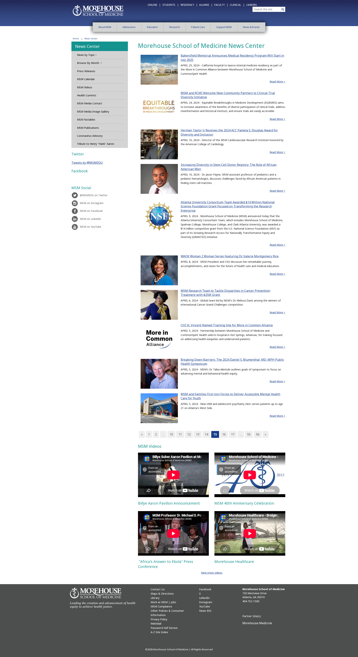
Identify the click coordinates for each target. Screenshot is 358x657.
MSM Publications (88, 127)
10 (171, 434)
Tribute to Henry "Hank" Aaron (95, 144)
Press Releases (86, 71)
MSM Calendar (86, 79)
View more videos (211, 572)
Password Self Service (164, 628)
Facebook (205, 589)
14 (206, 434)
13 (197, 434)
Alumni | (205, 5)
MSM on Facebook (91, 211)
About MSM (104, 27)
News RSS (205, 610)
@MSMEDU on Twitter (93, 195)
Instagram (205, 602)
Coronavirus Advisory (90, 136)
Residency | (188, 5)
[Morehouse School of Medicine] (98, 10)
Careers (251, 5)
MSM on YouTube (90, 226)
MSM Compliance (161, 606)
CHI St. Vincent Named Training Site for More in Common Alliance (227, 325)
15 (215, 434)
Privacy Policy (159, 619)
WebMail (156, 623)
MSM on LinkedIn (90, 219)
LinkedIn (204, 598)
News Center (87, 46)
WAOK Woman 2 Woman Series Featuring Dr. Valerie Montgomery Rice (230, 256)
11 (180, 434)
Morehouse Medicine (257, 623)
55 (249, 434)
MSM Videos (84, 87)
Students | (170, 5)
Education (152, 27)
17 (232, 434)
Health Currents (86, 95)
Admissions (129, 27)
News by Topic (86, 55)
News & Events (251, 27)
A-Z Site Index (159, 632)
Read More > (277, 81)
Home (76, 38)
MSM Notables (86, 119)
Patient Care (198, 27)
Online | (154, 5)
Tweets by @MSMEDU (87, 163)
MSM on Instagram (91, 203)
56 (257, 434)
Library (155, 598)
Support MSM (224, 27)
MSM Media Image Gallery (93, 111)
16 (224, 434)
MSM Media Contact (89, 103)
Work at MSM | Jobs (163, 602)
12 (189, 434)
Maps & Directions (162, 593)
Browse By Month (88, 63)
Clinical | (237, 5)
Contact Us (158, 589)
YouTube (204, 606)
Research (174, 27)
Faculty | (221, 5)
